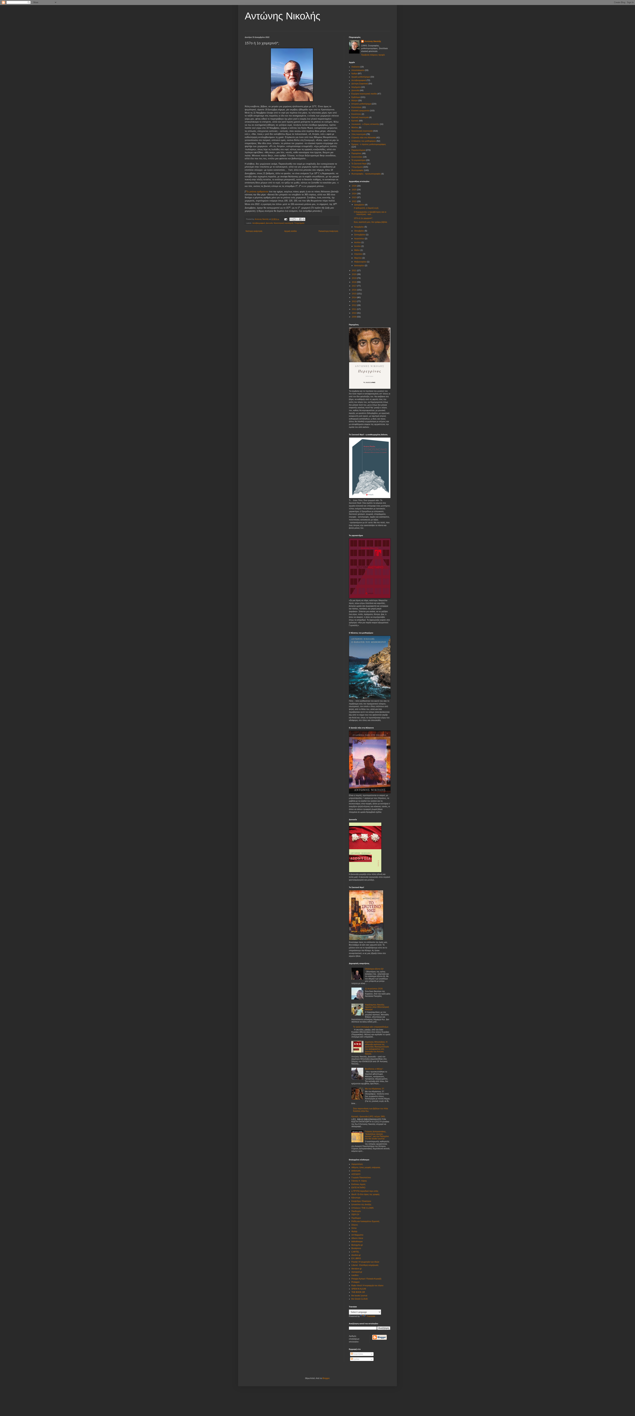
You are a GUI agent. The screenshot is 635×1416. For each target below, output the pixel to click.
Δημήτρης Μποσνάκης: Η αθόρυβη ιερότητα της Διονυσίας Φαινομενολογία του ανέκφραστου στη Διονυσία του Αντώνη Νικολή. (377, 1048)
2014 (354, 297)
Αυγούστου (359, 238)
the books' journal (359, 1295)
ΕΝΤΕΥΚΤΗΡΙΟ (358, 1187)
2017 (354, 286)
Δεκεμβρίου (359, 205)
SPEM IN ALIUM (358, 1289)
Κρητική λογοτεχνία (360, 117)
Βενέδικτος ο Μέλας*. (374, 1069)
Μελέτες (354, 127)
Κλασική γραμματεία (360, 110)
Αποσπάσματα (357, 70)
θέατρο (354, 100)
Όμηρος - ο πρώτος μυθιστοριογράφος (368, 144)
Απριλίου (358, 254)
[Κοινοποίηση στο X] (297, 219)
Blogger (325, 1378)
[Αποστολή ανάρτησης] (285, 219)
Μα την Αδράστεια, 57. (375, 1089)
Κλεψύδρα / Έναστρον (361, 1201)
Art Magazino (357, 1235)
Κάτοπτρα (355, 1198)
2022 (354, 201)
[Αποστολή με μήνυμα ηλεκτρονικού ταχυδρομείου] (291, 219)
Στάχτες (354, 1225)
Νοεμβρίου (359, 227)
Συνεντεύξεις (356, 157)
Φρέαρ (354, 1231)
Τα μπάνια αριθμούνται (257, 191)
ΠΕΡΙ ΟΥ (355, 1214)
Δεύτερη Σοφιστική (359, 84)
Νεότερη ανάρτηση (254, 231)
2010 (354, 313)
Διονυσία (269, 223)
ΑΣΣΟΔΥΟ (355, 1174)
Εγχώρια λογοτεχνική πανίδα (364, 94)
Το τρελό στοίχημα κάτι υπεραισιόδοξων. (371, 1027)
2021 (354, 270)
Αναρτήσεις (358, 1354)
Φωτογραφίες (357, 170)
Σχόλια (356, 1359)
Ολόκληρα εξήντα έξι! (374, 969)
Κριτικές (355, 121)
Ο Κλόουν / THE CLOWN (362, 1208)
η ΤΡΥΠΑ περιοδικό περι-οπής (364, 1191)
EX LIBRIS (356, 1258)
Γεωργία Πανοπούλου (361, 1177)
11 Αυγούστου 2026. (374, 989)
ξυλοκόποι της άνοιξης (361, 1204)
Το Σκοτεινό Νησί (358, 164)
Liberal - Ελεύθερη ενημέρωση (364, 1265)
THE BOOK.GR (358, 1292)
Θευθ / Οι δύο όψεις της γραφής (365, 1194)
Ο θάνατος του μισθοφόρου (363, 141)
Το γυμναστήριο (358, 160)
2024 (354, 193)
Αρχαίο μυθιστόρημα (360, 77)
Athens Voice (357, 1238)
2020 (354, 274)
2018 (354, 282)
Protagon (355, 1282)
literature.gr (356, 1269)
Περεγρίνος (356, 153)
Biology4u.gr (357, 1245)
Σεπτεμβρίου (360, 234)
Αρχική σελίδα (290, 231)
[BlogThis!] (294, 219)
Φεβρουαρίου (360, 262)
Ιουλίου (357, 242)
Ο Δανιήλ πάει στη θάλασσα (363, 137)
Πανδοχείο (356, 1211)
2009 (354, 317)
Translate (371, 1316)
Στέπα (354, 1228)
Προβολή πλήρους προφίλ (373, 55)
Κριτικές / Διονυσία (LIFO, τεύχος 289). (368, 1116)
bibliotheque (357, 1241)
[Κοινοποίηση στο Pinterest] (303, 219)
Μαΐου (357, 250)
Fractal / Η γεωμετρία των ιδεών (365, 1262)
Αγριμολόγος (357, 1164)
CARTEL (355, 1252)
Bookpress (356, 1248)
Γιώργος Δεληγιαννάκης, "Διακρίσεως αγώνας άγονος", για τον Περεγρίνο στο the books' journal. (377, 1135)
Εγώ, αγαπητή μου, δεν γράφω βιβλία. (370, 222)
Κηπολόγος (356, 107)
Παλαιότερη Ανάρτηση (328, 231)
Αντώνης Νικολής (282, 15)
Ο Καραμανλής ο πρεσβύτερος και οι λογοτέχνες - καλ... (370, 213)
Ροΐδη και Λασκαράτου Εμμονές (365, 1221)
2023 (354, 197)
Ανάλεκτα (355, 67)
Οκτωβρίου (359, 231)
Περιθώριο (356, 1218)
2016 (354, 290)
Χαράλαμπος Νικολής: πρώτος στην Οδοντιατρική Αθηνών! (377, 1007)
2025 (354, 190)
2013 (354, 301)
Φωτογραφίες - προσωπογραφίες (366, 174)
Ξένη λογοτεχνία (358, 134)
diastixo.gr (356, 1255)
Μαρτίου (358, 258)
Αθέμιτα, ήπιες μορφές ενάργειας (365, 1167)
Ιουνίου (357, 246)
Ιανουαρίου (359, 265)
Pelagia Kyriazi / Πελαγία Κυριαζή (366, 1279)
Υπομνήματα (299, 223)
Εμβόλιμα (355, 97)
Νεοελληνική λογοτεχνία (283, 223)
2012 (354, 305)
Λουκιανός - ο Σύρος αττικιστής (365, 124)
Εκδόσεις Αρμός (358, 1184)
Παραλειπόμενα (358, 150)
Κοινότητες (356, 114)
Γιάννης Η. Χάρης (359, 1181)
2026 (354, 186)
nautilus (355, 1275)
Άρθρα (354, 73)
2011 (354, 309)
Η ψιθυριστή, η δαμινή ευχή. (366, 208)
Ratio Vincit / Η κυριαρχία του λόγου (367, 1285)
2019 (354, 278)
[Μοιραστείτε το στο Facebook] (300, 219)
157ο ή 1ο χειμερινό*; (363, 218)
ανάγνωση (355, 1171)
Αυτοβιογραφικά (258, 223)
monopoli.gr (356, 1272)
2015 (354, 294)
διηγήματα (356, 87)
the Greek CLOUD (359, 1299)
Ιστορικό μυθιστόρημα (361, 104)
